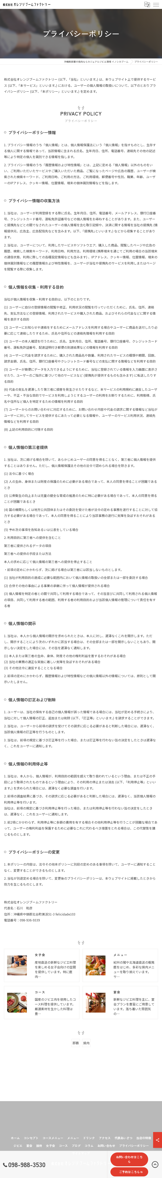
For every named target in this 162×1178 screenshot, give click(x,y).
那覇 (76, 1043)
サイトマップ (81, 1153)
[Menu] (155, 4)
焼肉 (86, 1043)
